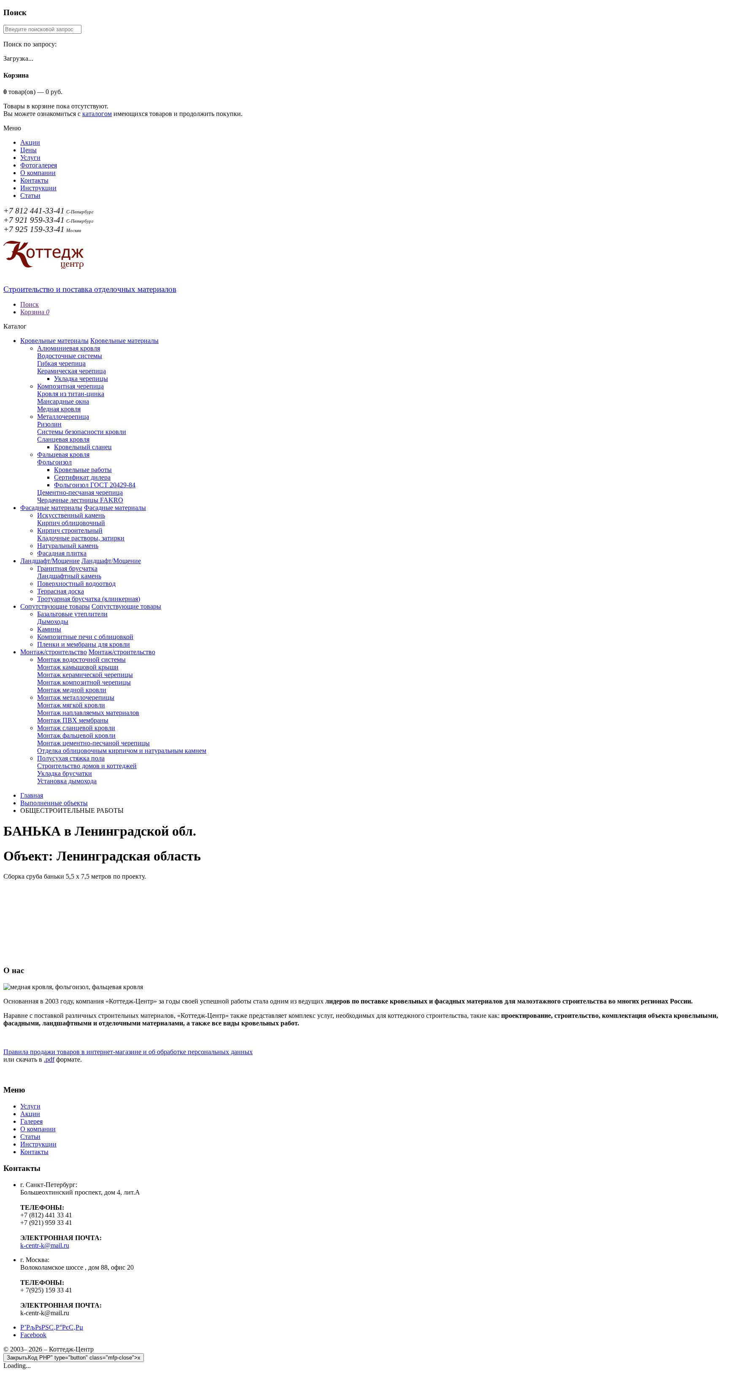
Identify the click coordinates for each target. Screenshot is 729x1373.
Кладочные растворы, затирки (80, 538)
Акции (30, 142)
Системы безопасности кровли (81, 431)
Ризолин (49, 424)
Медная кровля (59, 409)
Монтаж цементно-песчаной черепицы (93, 743)
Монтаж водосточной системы (81, 659)
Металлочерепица (63, 416)
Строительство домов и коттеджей (87, 765)
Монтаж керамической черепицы (85, 674)
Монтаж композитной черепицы (84, 682)
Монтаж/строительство (53, 651)
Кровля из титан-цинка (70, 393)
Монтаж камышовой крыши (78, 667)
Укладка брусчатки (64, 773)
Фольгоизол (54, 462)
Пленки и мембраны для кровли (83, 644)
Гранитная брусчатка (67, 568)
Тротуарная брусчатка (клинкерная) (88, 598)
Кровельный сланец (83, 446)
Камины (49, 629)
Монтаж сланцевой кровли (76, 727)
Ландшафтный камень (69, 576)
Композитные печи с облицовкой (85, 636)
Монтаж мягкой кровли (71, 705)
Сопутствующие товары (55, 606)
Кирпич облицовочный (71, 522)
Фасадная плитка (61, 553)
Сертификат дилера (82, 477)
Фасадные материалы (51, 507)
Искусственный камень (71, 515)
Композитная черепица (70, 386)
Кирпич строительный (70, 530)
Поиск (29, 304)
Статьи (30, 195)
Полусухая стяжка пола (71, 758)
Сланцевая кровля (63, 439)
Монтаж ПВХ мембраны (72, 720)
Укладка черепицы (81, 378)
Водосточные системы (69, 355)
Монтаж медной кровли (71, 689)
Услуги (30, 157)
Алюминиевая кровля (68, 348)
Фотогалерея (38, 165)
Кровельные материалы (54, 340)
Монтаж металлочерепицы (75, 697)
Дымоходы (52, 621)
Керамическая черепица (71, 371)
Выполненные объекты (54, 803)
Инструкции (38, 188)
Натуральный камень (67, 545)
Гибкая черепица (61, 363)
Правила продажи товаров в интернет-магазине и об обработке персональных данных (128, 1051)
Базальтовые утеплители (72, 614)
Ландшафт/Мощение (50, 560)
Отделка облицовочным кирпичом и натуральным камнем (121, 750)
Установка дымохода (67, 781)
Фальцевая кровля (63, 454)
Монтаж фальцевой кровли (76, 735)
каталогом (97, 113)
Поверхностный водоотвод (76, 583)
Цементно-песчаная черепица (80, 492)
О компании (38, 172)
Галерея (31, 1121)
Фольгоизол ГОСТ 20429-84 (94, 484)
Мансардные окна (63, 401)
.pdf (49, 1059)
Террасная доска (60, 591)
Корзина (34, 312)
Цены (28, 150)
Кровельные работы (83, 469)
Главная (31, 795)
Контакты (34, 180)
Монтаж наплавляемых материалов (88, 712)
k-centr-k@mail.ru (44, 1245)
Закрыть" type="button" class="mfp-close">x (73, 1357)
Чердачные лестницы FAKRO (80, 500)
